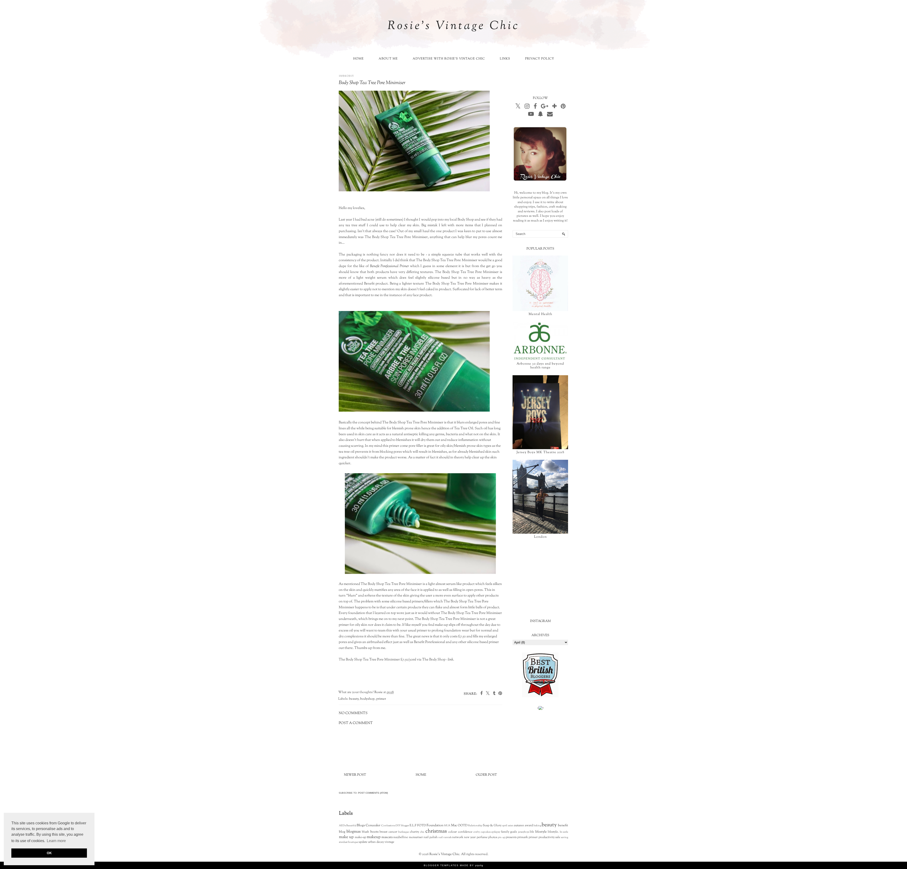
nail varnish (444, 837)
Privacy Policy (539, 59)
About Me (388, 59)
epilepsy (495, 832)
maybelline (400, 837)
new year (470, 837)
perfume (482, 837)
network (457, 837)
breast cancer (388, 832)
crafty (476, 832)
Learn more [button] (56, 841)
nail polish (431, 837)
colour (452, 832)
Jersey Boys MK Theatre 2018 (540, 452)
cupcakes (486, 832)
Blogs (361, 825)
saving (564, 837)
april (504, 825)
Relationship (475, 825)
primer (381, 699)
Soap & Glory (492, 825)
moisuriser (416, 837)
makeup (374, 837)
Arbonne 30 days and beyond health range (540, 366)
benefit (563, 825)
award (529, 825)
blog (342, 832)
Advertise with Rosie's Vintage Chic (449, 59)
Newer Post (355, 775)
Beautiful (351, 825)
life (532, 832)
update (363, 842)
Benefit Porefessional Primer (390, 266)
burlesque (403, 832)
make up (346, 837)
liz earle (564, 832)
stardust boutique (348, 842)
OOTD (462, 825)
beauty (354, 699)
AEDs (342, 825)
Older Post (486, 775)
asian (510, 825)
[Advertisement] (548, 578)
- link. (450, 659)
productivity (547, 837)
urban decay (376, 842)
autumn (519, 825)
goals (513, 832)
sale (557, 837)
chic (422, 832)
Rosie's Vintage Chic (454, 26)
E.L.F (413, 825)
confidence (465, 832)
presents (511, 837)
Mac (454, 825)
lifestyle (541, 832)
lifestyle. (553, 832)
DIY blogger (402, 825)
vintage (389, 842)
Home (358, 59)
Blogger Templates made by (453, 865)
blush (365, 832)
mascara (387, 837)
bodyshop (367, 699)
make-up (360, 837)
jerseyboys (523, 832)
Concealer (373, 825)
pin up (501, 837)
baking (537, 825)
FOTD (421, 825)
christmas (436, 831)
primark (522, 837)
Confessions (388, 825)
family (505, 832)
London (540, 537)
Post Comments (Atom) (373, 793)
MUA (447, 825)
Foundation (435, 825)
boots (374, 832)
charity (414, 832)
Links (505, 59)
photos (492, 837)
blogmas (354, 832)
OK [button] (49, 853)
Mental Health (540, 314)
